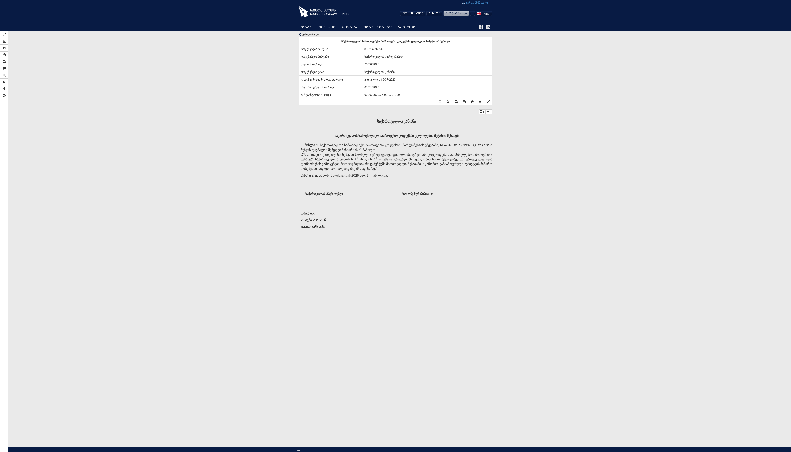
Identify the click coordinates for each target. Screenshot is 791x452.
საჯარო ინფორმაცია (377, 27)
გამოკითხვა (406, 27)
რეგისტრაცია (456, 14)
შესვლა (434, 14)
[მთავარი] (324, 12)
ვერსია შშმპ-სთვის (477, 2)
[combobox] (484, 13)
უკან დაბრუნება (310, 34)
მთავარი (305, 27)
